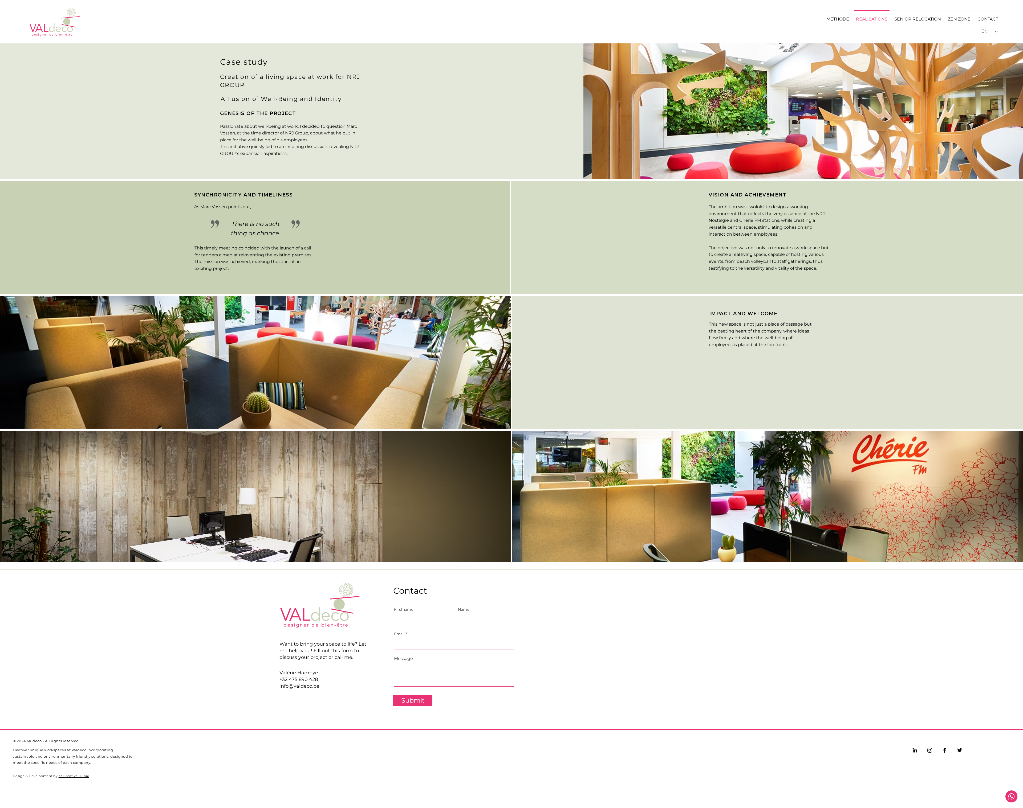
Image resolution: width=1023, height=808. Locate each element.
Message (403, 659)
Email (399, 634)
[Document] (1011, 796)
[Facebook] (944, 750)
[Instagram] (930, 750)
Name (463, 609)
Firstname (403, 609)
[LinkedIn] (915, 750)
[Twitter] (959, 750)
